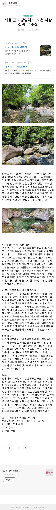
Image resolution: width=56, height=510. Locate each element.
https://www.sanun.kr (13, 43)
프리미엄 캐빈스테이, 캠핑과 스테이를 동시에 (19, 52)
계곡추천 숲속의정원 (16, 66)
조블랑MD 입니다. (10, 474)
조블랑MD (13, 3)
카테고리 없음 (28, 16)
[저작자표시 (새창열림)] (31, 448)
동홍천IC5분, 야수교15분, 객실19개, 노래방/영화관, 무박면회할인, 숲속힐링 (28, 72)
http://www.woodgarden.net (15, 63)
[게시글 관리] (15, 448)
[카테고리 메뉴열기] (51, 4)
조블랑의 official (11, 470)
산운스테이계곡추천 (16, 47)
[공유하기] (12, 448)
